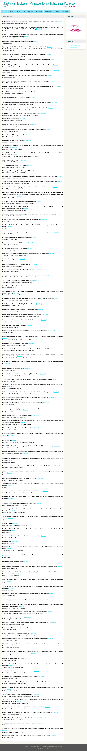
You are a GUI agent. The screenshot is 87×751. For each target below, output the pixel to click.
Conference (39, 11)
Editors (18, 11)
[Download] (59, 21)
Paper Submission (28, 11)
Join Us (57, 11)
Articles (11, 11)
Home (4, 11)
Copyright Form (73, 47)
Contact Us (65, 11)
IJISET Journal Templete (76, 45)
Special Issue (48, 11)
